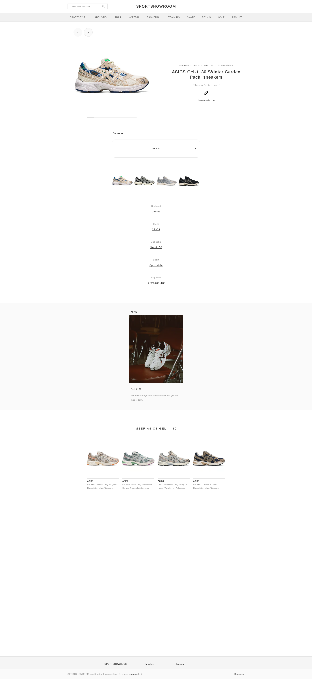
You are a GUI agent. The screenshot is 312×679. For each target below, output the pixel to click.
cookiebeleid (135, 674)
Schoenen (184, 65)
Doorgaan (239, 674)
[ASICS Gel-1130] (144, 181)
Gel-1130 (208, 65)
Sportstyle (156, 265)
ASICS (197, 65)
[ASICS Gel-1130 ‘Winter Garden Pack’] (122, 181)
